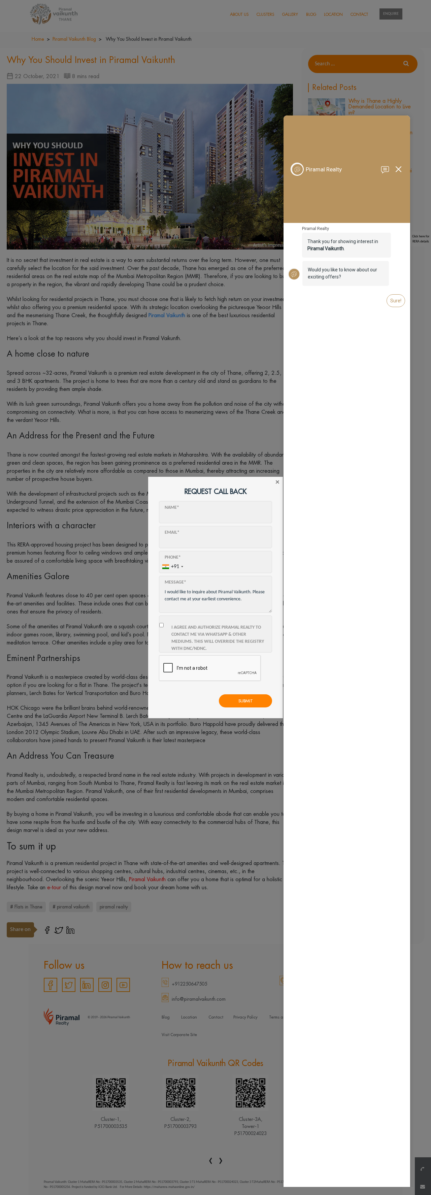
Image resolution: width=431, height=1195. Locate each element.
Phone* (173, 557)
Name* (172, 507)
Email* (172, 532)
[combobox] (172, 566)
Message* (175, 582)
